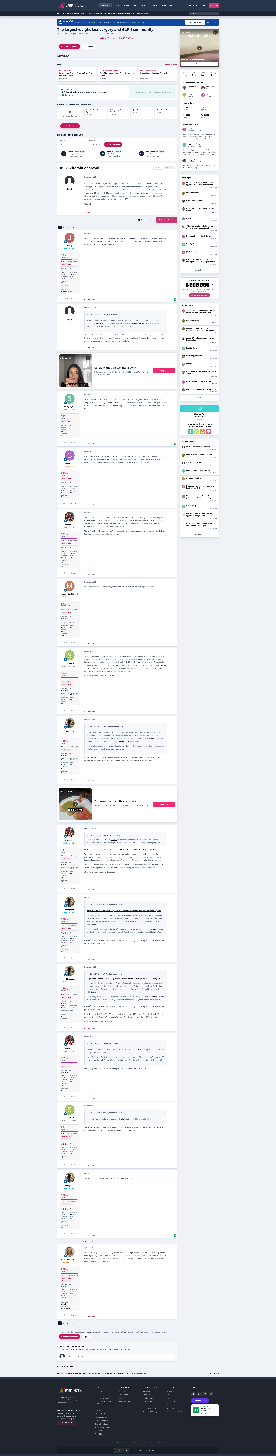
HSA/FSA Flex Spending (103, 1398)
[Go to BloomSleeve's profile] (183, 226)
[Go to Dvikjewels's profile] (183, 524)
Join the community (69, 46)
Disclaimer (137, 1443)
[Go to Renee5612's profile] (183, 193)
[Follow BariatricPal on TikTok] (211, 1394)
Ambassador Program (103, 1427)
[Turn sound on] (88, 358)
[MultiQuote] (85, 299)
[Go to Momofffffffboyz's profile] (183, 455)
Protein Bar (140, 918)
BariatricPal (147, 1395)
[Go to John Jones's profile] (183, 496)
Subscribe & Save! (101, 1424)
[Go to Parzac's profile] (183, 478)
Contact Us (171, 1401)
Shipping (170, 1391)
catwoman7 (69, 463)
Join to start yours (70, 126)
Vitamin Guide (100, 1414)
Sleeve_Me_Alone (70, 407)
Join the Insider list (66, 1422)
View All (198, 270)
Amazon (154, 929)
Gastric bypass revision (195, 200)
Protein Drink (122, 741)
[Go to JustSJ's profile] (70, 238)
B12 (115, 738)
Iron (122, 732)
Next (68, 227)
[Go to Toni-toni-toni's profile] (183, 244)
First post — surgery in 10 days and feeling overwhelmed (200, 487)
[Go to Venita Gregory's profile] (183, 506)
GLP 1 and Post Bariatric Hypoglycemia (201, 389)
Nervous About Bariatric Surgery (199, 236)
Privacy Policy (128, 1443)
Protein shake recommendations (199, 454)
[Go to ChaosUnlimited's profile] (183, 338)
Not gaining (191, 506)
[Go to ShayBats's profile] (183, 471)
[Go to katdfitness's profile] (183, 390)
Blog (96, 1395)
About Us (98, 1391)
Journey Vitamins (149, 1408)
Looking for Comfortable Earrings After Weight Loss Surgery (199, 524)
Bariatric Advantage (150, 1411)
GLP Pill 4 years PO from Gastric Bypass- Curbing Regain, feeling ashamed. (199, 515)
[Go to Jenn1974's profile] (183, 201)
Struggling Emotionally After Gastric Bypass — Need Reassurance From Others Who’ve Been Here (200, 185)
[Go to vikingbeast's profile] (70, 723)
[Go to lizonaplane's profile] (70, 517)
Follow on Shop (201, 1400)
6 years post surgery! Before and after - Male (201, 209)
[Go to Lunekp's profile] (183, 209)
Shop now (164, 371)
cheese (131, 741)
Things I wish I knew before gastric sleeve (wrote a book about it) (200, 227)
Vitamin (114, 840)
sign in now (107, 1349)
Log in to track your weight (199, 295)
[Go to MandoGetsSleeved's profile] (70, 586)
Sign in (208, 22)
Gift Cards (98, 1430)
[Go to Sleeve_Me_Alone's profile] (70, 399)
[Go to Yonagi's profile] (183, 183)
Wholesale (171, 1408)
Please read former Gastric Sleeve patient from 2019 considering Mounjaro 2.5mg (199, 498)
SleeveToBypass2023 (69, 1260)
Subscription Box (101, 1417)
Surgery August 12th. (194, 462)
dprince (209, 94)
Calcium (154, 738)
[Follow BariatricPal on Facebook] (193, 1394)
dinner (93, 924)
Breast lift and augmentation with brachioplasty (200, 339)
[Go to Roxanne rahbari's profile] (183, 218)
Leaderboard (124, 1395)
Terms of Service (117, 1443)
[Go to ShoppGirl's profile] (70, 655)
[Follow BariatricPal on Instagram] (199, 1394)
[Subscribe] (208, 419)
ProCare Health (148, 1401)
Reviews (98, 1410)
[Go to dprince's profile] (203, 95)
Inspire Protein (148, 1398)
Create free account (69, 1336)
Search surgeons (113, 144)
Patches (189, 218)
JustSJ (69, 245)
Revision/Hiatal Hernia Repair (198, 470)
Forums (122, 1391)
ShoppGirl (70, 663)
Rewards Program (101, 1420)
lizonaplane (69, 525)
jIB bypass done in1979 (195, 252)
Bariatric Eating (148, 1405)
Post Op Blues (191, 244)
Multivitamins (137, 323)
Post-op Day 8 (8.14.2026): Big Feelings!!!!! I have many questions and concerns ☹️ (201, 261)
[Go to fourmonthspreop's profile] (183, 514)
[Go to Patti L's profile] (183, 252)
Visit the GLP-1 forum (68, 95)
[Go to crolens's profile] (183, 236)
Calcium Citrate (192, 192)
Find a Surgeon (124, 1401)
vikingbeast (70, 731)
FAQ (96, 1407)
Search (121, 1405)
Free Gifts (98, 1434)
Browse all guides (171, 65)
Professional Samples (175, 1411)
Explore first (89, 46)
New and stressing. (193, 478)
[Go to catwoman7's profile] (70, 455)
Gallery (121, 1398)
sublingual (97, 323)
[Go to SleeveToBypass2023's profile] (70, 1252)
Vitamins (90, 326)
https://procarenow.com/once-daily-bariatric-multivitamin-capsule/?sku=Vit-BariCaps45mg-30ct (121, 849)
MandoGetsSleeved (70, 594)
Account (170, 1398)
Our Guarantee (172, 1405)
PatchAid (146, 1391)
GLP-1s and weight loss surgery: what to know (83, 92)
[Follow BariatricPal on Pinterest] (205, 1394)
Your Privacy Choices (148, 1443)
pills (108, 735)
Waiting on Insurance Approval (198, 447)
